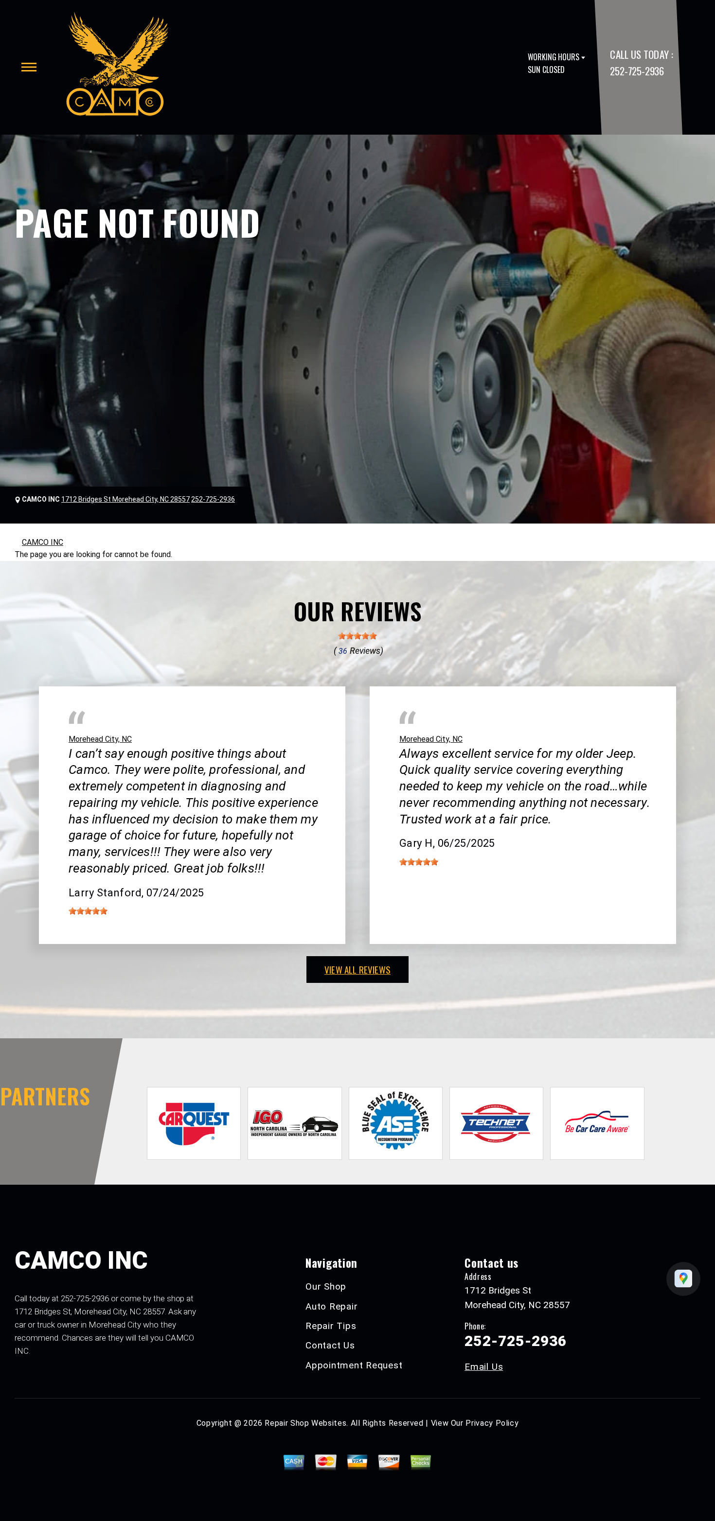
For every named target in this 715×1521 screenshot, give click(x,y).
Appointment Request (353, 1365)
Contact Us (330, 1345)
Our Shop (325, 1286)
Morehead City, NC (100, 739)
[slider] (357, 636)
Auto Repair (331, 1306)
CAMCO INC (42, 542)
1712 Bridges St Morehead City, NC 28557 (125, 499)
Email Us (484, 1366)
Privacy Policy (491, 1423)
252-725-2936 (636, 70)
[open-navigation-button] (28, 67)
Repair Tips (330, 1325)
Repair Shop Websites (305, 1423)
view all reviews (357, 969)
